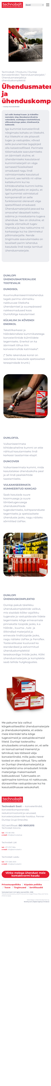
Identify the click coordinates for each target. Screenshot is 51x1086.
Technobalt (8, 72)
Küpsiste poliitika (33, 884)
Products (21, 72)
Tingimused (20, 887)
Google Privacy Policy (35, 894)
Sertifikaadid (36, 887)
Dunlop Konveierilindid (11, 106)
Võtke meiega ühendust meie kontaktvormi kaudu (25, 874)
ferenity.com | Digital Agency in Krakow (36, 901)
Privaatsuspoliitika (11, 884)
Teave (7, 887)
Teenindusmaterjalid (32, 74)
